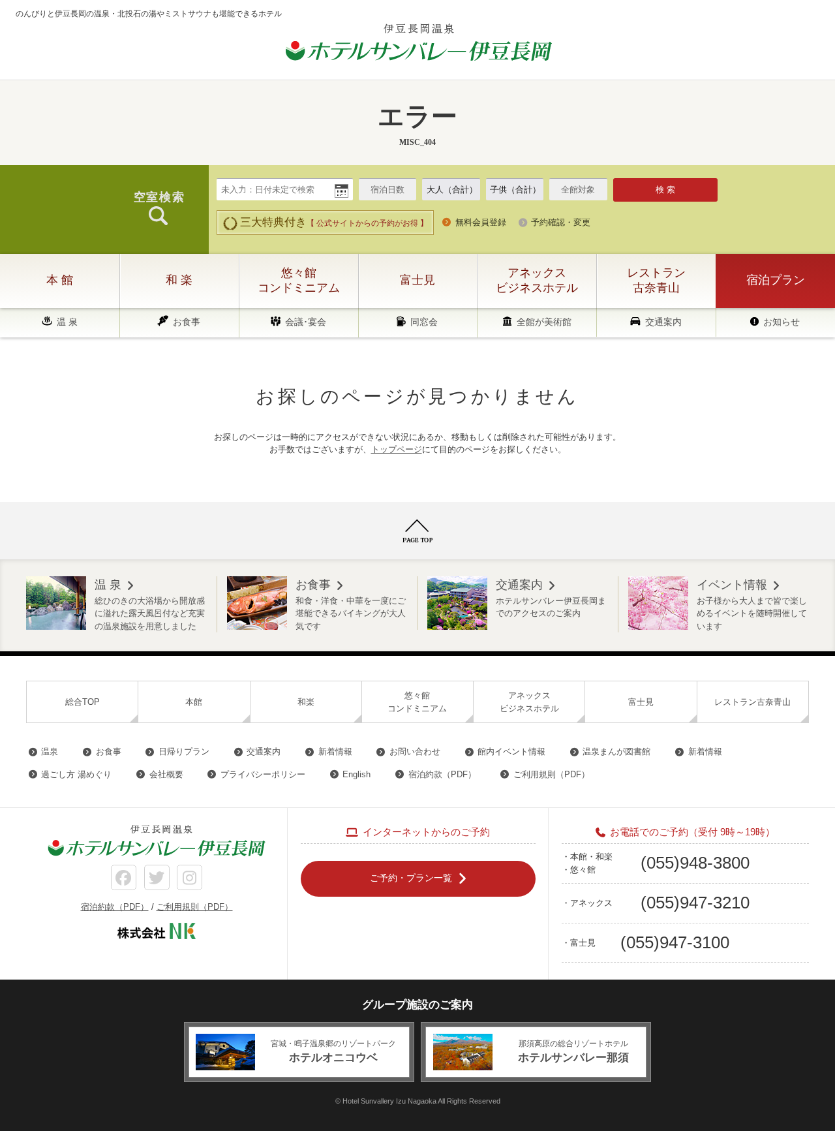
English (356, 774)
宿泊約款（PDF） (442, 774)
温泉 (49, 751)
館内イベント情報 (511, 751)
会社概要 (166, 774)
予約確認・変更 (560, 222)
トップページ (396, 449)
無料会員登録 (480, 222)
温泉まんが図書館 (616, 751)
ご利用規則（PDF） (551, 774)
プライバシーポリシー (262, 774)
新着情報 (335, 751)
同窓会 (424, 322)
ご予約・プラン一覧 (411, 878)
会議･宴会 (305, 322)
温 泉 (67, 322)
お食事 (186, 322)
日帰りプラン (184, 751)
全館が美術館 (544, 322)
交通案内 (663, 322)
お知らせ (781, 322)
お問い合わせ (414, 751)
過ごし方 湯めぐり (76, 774)
